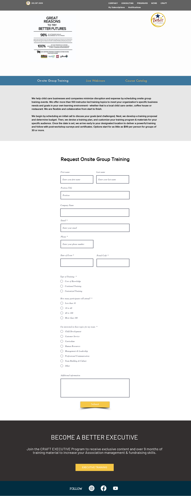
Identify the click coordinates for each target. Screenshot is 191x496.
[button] (127, 3)
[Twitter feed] (115, 488)
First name (65, 172)
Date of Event (66, 255)
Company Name (67, 205)
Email (63, 220)
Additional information (70, 375)
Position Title (66, 188)
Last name (100, 172)
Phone (63, 237)
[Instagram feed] (91, 488)
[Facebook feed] (103, 488)
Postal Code (102, 255)
